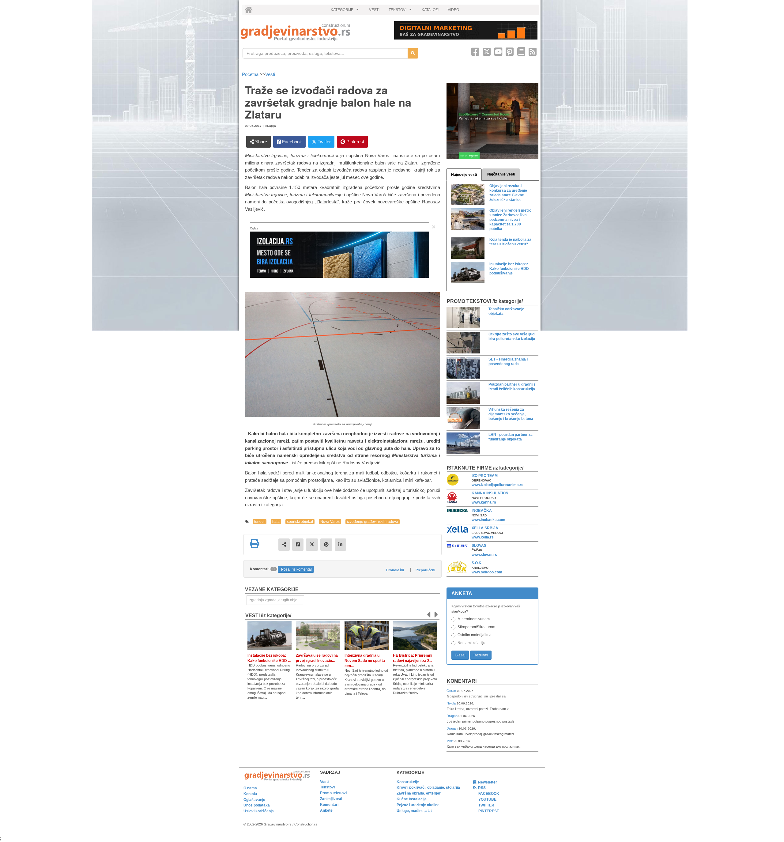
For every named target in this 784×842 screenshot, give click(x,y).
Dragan (452, 716)
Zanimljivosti (331, 799)
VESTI (374, 10)
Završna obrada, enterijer (419, 793)
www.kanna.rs (484, 502)
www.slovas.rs (484, 555)
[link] (313, 32)
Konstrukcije (408, 782)
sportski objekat (300, 521)
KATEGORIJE (345, 11)
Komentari (462, 681)
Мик (450, 741)
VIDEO (453, 10)
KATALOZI (430, 10)
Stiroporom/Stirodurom (476, 627)
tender (259, 521)
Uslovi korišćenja (258, 811)
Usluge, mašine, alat (414, 811)
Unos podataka (256, 805)
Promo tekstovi (333, 793)
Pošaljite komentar (296, 569)
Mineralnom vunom (474, 619)
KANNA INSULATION (490, 493)
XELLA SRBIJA (485, 528)
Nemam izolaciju (471, 643)
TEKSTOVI (401, 11)
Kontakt (250, 794)
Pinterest (354, 141)
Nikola (452, 703)
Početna (251, 74)
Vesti (270, 74)
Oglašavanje (254, 800)
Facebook (291, 141)
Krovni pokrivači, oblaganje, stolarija (428, 787)
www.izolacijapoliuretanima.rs (497, 485)
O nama (250, 788)
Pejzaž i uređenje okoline (418, 805)
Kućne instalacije (412, 799)
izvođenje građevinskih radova (372, 521)
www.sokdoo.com (487, 572)
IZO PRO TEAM (485, 476)
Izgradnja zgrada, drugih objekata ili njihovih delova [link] (276, 600)
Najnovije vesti (464, 174)
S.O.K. (477, 563)
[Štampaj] (254, 543)
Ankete (326, 810)
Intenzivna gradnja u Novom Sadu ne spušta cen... (365, 660)
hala (276, 521)
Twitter (323, 141)
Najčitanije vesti (501, 174)
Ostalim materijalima (475, 635)
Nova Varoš (330, 521)
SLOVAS (479, 545)
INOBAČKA (482, 510)
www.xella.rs (483, 537)
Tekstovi (327, 787)
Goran (452, 691)
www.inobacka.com (488, 520)
